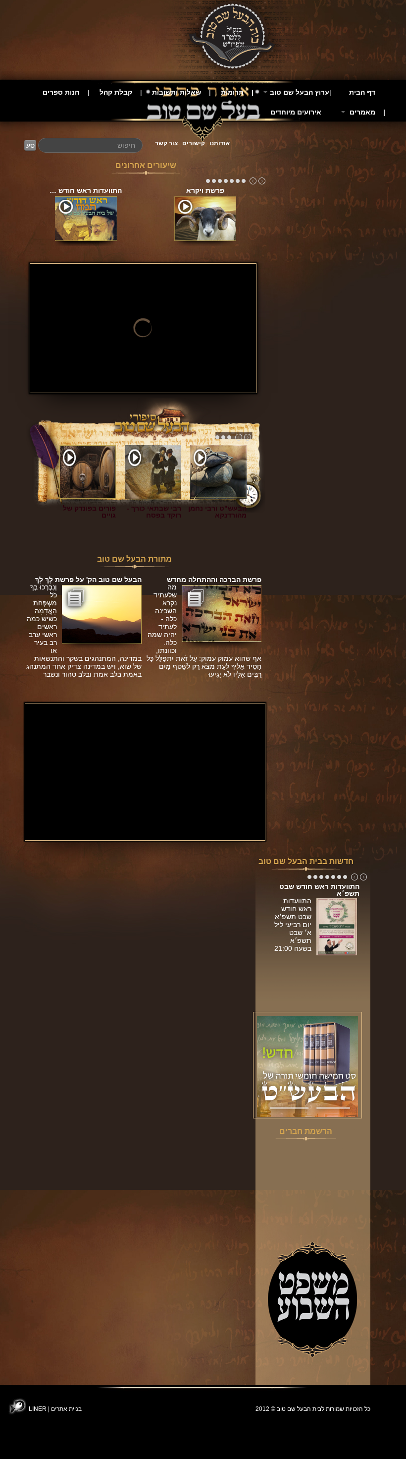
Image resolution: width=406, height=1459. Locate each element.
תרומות (232, 92)
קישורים (193, 143)
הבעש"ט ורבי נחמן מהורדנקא (217, 511)
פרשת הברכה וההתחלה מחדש (214, 580)
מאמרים (361, 112)
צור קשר (166, 143)
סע (30, 145)
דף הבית (362, 92)
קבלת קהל (116, 92)
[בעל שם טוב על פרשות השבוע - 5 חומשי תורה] (307, 1066)
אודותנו (219, 143)
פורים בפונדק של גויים (89, 511)
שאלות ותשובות (176, 92)
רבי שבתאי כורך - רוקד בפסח (154, 511)
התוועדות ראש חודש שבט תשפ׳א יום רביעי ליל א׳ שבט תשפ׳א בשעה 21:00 (292, 928)
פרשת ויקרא (205, 190)
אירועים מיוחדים (295, 112)
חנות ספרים (61, 92)
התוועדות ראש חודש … (86, 190)
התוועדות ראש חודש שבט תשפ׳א (319, 889)
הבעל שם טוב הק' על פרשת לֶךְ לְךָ (88, 580)
